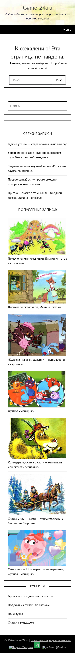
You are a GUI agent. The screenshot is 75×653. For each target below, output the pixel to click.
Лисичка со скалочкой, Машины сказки (34, 307)
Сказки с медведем (21, 622)
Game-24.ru (37, 8)
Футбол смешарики (21, 411)
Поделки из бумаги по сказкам (29, 605)
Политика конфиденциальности (51, 640)
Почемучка (15, 614)
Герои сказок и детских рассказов (30, 596)
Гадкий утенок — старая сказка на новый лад (37, 144)
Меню (67, 29)
